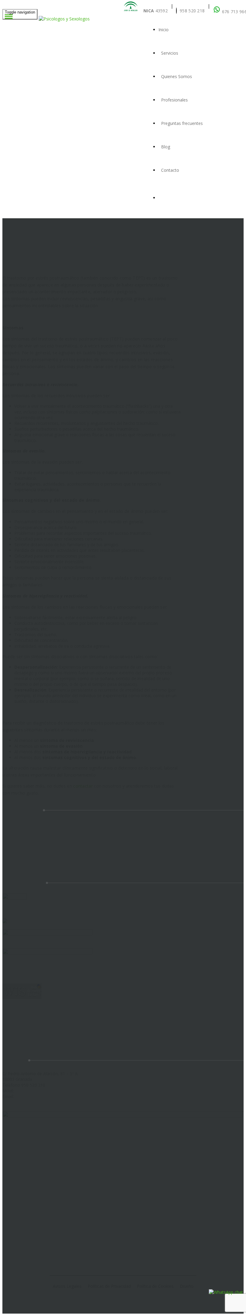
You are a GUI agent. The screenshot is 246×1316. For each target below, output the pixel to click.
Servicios (169, 53)
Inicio (163, 29)
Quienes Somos (176, 76)
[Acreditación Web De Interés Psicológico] (4, 921)
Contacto (170, 170)
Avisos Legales (67, 1286)
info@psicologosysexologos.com (47, 1096)
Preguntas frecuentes (182, 123)
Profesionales (174, 100)
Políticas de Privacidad (109, 1286)
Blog (165, 147)
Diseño (187, 1286)
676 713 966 (27, 1091)
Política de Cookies (155, 1286)
